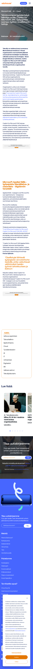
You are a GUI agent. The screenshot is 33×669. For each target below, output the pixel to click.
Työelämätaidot (9, 350)
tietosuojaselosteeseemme (21, 469)
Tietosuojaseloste (10, 628)
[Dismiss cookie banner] (27, 598)
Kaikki (6, 333)
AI (13, 11)
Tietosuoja (4, 594)
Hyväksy (16, 657)
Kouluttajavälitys (6, 578)
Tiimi (2, 550)
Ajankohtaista (8, 343)
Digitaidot (7, 363)
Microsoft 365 (6, 11)
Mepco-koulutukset (7, 575)
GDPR (30, 415)
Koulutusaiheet (6, 569)
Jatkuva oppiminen (10, 336)
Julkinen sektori (9, 370)
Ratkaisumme (5, 541)
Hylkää (16, 661)
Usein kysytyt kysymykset (9, 591)
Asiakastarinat (5, 544)
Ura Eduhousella (6, 553)
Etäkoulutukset (6, 572)
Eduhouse (4, 36)
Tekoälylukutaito (10, 373)
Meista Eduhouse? (7, 538)
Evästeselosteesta (20, 630)
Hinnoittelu (4, 547)
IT (4, 356)
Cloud (18, 11)
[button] (10, 431)
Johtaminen (8, 360)
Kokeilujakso (5, 563)
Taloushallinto (8, 339)
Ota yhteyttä (5, 588)
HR (5, 367)
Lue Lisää (7, 424)
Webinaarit (4, 566)
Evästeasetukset (16, 652)
